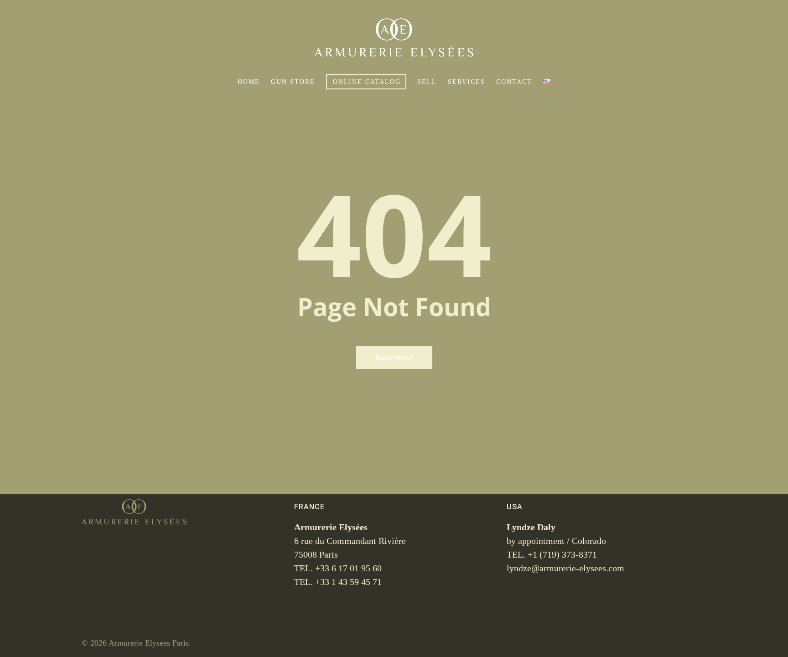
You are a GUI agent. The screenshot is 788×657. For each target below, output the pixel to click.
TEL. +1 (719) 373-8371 (552, 554)
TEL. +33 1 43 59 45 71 (338, 582)
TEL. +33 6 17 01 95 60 (338, 568)
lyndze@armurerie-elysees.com (565, 568)
